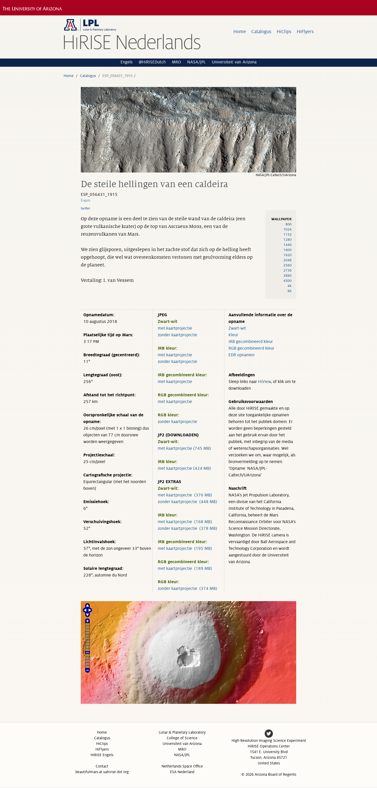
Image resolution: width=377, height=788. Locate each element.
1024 (287, 229)
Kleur (233, 335)
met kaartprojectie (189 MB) (185, 568)
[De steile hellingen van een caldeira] (188, 171)
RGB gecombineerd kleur (251, 348)
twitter (85, 208)
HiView (264, 381)
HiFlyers (305, 31)
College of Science (182, 738)
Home (239, 31)
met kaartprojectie (175, 328)
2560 (287, 265)
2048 (287, 260)
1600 (287, 250)
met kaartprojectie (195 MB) (185, 548)
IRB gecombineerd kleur (251, 341)
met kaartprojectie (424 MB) (184, 468)
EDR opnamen (241, 355)
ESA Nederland (182, 772)
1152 (287, 234)
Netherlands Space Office (182, 766)
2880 (287, 275)
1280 (287, 240)
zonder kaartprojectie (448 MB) (187, 501)
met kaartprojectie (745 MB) (184, 448)
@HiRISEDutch (152, 62)
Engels (127, 62)
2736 (287, 270)
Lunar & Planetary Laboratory (182, 732)
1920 (287, 255)
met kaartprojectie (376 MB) (185, 495)
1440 (287, 245)
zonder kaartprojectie (177, 335)
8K (289, 291)
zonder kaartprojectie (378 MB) (187, 528)
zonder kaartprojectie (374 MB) (187, 588)
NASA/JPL (196, 62)
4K (289, 286)
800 (288, 224)
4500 (287, 281)
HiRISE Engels (102, 755)
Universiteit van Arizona (234, 62)
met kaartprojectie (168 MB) (185, 522)
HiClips (284, 31)
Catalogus (261, 31)
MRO (176, 62)
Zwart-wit (237, 328)
